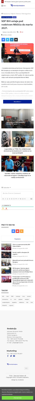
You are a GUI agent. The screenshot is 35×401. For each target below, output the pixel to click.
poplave (20, 299)
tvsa (32, 302)
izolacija (18, 296)
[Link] (20, 199)
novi (15, 299)
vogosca (11, 305)
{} (22, 198)
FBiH (12, 296)
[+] (25, 198)
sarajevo (27, 299)
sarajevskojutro (6, 302)
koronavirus (5, 299)
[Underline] (7, 199)
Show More (17, 101)
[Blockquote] (16, 199)
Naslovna (6, 14)
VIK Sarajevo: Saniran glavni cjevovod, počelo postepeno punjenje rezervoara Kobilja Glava (16, 126)
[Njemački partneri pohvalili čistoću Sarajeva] (6, 262)
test (27, 302)
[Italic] (5, 199)
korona (29, 296)
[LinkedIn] (12, 39)
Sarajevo (9, 116)
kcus (24, 296)
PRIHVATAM (17, 398)
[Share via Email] (16, 39)
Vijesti (13, 14)
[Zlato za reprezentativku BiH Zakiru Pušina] (6, 247)
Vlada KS (4, 305)
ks (10, 299)
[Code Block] (18, 199)
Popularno (18, 239)
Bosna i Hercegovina (23, 14)
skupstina (14, 302)
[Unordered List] (14, 199)
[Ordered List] (12, 199)
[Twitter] (7, 39)
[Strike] (9, 199)
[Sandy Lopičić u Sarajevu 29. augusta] (6, 255)
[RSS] (21, 231)
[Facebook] (3, 39)
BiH (3, 296)
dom (7, 296)
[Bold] (3, 199)
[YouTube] (17, 231)
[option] (17, 118)
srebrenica (21, 302)
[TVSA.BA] (17, 5)
